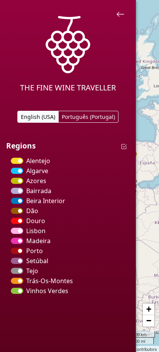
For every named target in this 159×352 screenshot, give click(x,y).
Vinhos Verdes (47, 291)
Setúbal (37, 261)
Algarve (37, 171)
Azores (36, 181)
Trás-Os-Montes (49, 281)
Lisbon (36, 231)
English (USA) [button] (38, 116)
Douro (35, 221)
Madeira (38, 241)
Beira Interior (45, 201)
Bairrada (38, 191)
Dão (32, 211)
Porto (34, 251)
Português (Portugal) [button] (88, 116)
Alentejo (38, 161)
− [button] (148, 320)
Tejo (32, 271)
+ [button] (148, 309)
